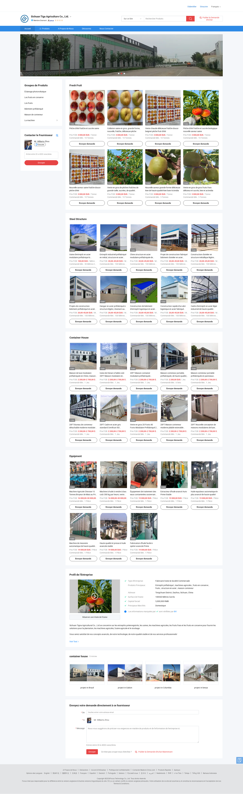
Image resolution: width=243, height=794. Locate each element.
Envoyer (92, 751)
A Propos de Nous (66, 28)
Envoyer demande (87, 144)
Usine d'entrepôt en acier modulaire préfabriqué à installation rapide (80, 257)
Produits (46, 28)
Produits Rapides (164, 770)
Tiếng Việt (196, 773)
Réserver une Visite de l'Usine (94, 617)
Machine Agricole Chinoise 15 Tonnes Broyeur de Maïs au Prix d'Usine (83, 494)
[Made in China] (38, 5)
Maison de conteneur (33, 114)
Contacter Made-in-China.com (143, 770)
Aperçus (177, 770)
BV (175, 611)
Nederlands (161, 773)
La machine (29, 120)
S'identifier (191, 6)
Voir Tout (73, 641)
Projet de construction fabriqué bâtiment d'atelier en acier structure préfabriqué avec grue (174, 257)
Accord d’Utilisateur (98, 770)
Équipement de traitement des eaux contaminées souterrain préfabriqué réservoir (143, 494)
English (47, 773)
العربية (151, 773)
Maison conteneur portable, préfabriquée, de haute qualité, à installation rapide (174, 376)
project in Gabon (125, 687)
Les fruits (28, 103)
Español (93, 773)
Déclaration (84, 770)
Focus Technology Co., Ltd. (120, 778)
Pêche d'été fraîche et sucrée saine (84, 128)
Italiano (121, 773)
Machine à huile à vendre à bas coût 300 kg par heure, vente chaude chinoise (113, 494)
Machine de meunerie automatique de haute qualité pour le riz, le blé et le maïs (82, 546)
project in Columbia (163, 687)
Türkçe (186, 773)
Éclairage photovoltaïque (35, 91)
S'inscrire (204, 6)
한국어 (143, 773)
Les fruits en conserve (33, 97)
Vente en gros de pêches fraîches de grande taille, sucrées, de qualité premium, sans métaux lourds (122, 190)
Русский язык (132, 773)
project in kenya (201, 687)
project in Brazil (87, 687)
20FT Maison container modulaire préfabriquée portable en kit (140, 376)
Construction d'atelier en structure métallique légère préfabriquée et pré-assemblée (204, 257)
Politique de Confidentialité (119, 770)
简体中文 (56, 773)
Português (112, 773)
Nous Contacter (106, 28)
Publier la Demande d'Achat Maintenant (154, 751)
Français (83, 773)
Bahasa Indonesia (210, 773)
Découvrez (86, 28)
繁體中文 (65, 773)
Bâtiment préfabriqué (33, 108)
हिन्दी (169, 773)
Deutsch (102, 773)
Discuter (41, 144)
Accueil (27, 28)
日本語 (74, 773)
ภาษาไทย (177, 773)
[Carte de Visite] (57, 135)
